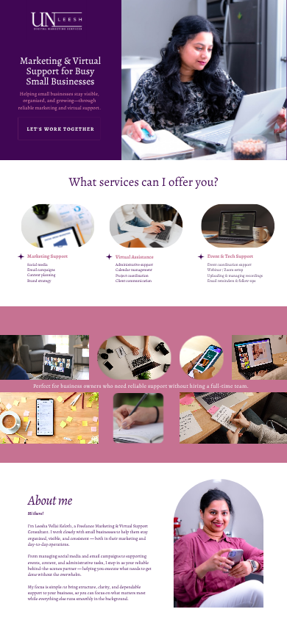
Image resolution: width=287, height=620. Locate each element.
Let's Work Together (60, 129)
